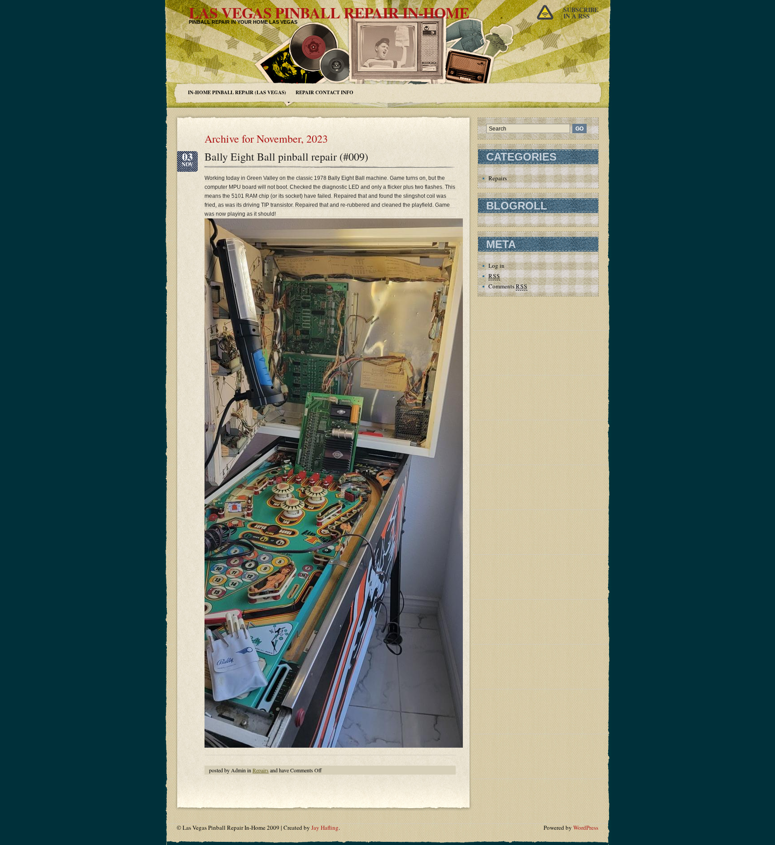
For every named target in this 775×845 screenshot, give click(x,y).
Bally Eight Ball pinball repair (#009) (286, 156)
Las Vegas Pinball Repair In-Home (329, 12)
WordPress (585, 827)
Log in (496, 265)
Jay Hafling (325, 827)
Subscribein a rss (580, 13)
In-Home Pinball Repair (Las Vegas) (237, 92)
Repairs (261, 770)
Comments (507, 286)
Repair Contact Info (324, 92)
